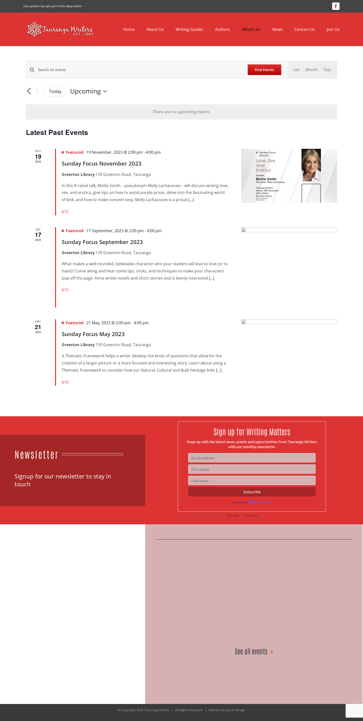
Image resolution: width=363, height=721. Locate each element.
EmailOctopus (262, 502)
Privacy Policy (232, 515)
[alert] (181, 111)
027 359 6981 (27, 615)
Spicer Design (235, 710)
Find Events (264, 69)
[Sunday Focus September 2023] (289, 267)
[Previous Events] (29, 91)
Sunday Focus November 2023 (101, 163)
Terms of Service (251, 515)
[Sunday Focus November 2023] (289, 176)
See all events (251, 650)
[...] (191, 199)
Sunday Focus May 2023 (93, 334)
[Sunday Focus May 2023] (289, 346)
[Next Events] (37, 91)
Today (55, 91)
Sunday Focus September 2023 (102, 242)
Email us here (57, 615)
